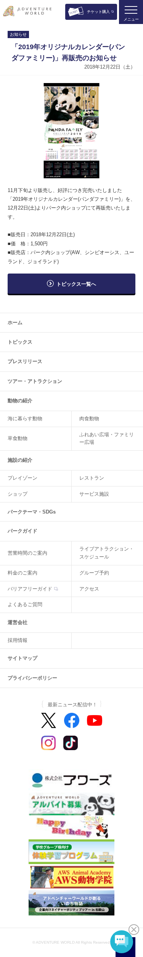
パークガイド (22, 531)
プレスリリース (25, 361)
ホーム (15, 322)
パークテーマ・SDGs (32, 512)
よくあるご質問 (25, 604)
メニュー (131, 19)
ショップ (17, 494)
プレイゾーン (22, 478)
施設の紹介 (20, 460)
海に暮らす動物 (25, 418)
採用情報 (17, 640)
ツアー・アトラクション (35, 381)
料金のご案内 (22, 573)
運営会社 (17, 622)
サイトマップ (22, 658)
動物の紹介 (20, 400)
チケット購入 (98, 12)
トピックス (20, 342)
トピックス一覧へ (76, 284)
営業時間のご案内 (27, 553)
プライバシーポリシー (32, 678)
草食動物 (17, 438)
